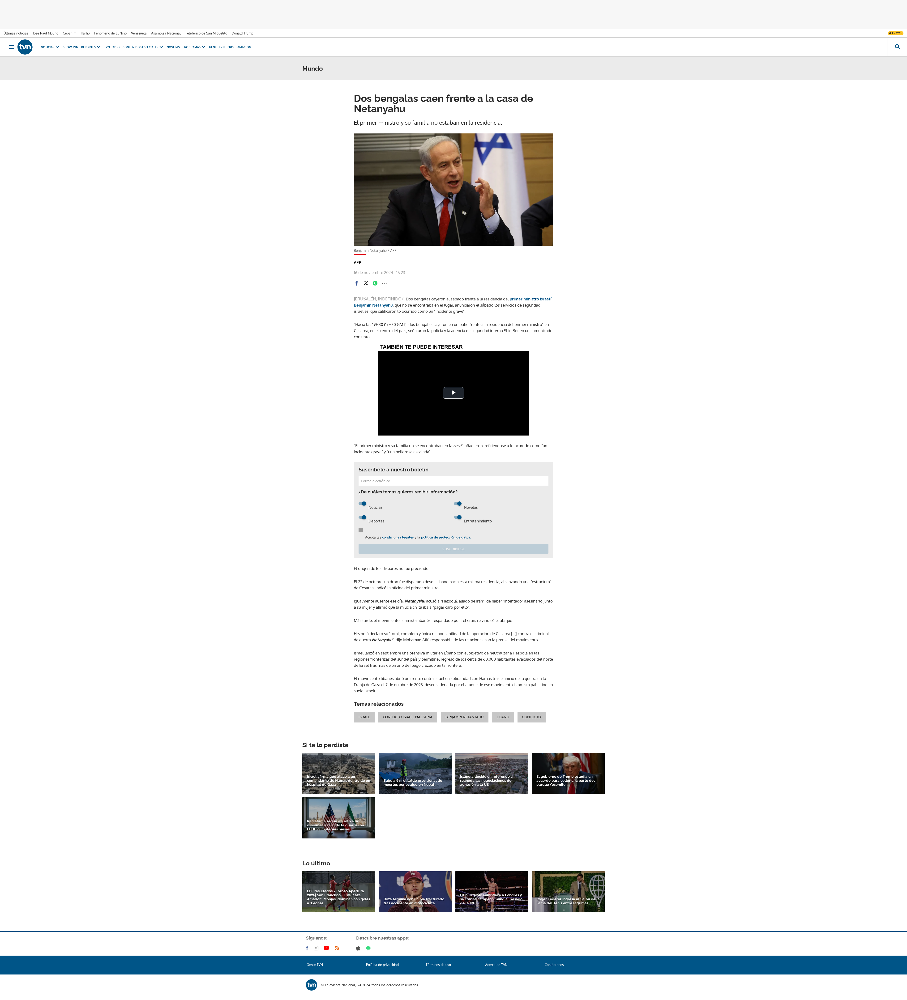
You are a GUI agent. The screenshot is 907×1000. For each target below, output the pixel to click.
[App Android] (369, 948)
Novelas (173, 47)
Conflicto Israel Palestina (407, 717)
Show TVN (70, 47)
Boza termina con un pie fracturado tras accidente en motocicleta (414, 901)
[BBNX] (311, 985)
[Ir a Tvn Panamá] (25, 47)
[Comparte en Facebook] (356, 283)
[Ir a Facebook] (308, 948)
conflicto (531, 717)
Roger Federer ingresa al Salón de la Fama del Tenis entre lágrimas (568, 901)
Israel (364, 717)
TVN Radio (112, 47)
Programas (192, 47)
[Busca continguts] (897, 47)
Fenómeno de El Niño (110, 33)
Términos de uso (438, 965)
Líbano (503, 717)
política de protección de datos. (446, 537)
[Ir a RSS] (338, 948)
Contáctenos (554, 965)
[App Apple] (359, 948)
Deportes (88, 47)
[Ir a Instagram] (317, 948)
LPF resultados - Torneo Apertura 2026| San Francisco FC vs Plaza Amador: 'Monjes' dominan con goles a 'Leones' (338, 897)
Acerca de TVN (496, 965)
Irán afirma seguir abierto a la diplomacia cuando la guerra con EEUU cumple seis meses (335, 825)
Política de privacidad (382, 965)
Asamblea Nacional (166, 33)
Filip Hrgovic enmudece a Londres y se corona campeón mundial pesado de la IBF (491, 899)
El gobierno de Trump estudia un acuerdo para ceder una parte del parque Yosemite (565, 781)
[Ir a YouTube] (327, 948)
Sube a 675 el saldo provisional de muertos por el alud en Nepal (413, 783)
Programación (239, 47)
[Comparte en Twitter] (366, 283)
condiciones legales (398, 537)
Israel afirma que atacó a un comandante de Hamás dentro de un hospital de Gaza (338, 781)
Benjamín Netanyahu (464, 717)
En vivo (897, 33)
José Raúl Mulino (45, 33)
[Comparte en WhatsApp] (375, 283)
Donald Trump (242, 33)
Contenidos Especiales (140, 47)
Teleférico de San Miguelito (206, 33)
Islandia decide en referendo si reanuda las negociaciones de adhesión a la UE (486, 781)
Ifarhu (85, 33)
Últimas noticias (16, 33)
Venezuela (139, 33)
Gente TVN (217, 47)
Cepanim (69, 33)
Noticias (47, 47)
